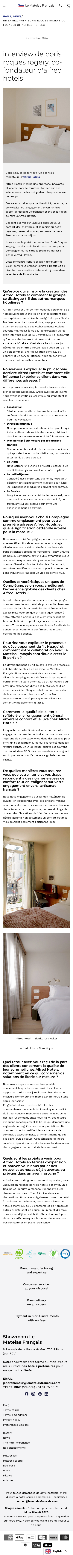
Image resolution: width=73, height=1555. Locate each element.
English (57, 1551)
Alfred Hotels (31, 176)
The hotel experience (16, 1442)
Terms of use (11, 1409)
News (17, 16)
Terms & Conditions (15, 1414)
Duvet (6, 1470)
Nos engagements (14, 1447)
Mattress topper (13, 1460)
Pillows (7, 1475)
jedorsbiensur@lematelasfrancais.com (31, 1383)
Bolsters (8, 1480)
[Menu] (4, 5)
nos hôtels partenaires (38, 1366)
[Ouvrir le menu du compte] (60, 6)
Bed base (9, 1465)
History (7, 1432)
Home (7, 16)
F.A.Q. (6, 1405)
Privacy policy (11, 1419)
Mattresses (10, 1455)
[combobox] (56, 1551)
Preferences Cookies (16, 1424)
